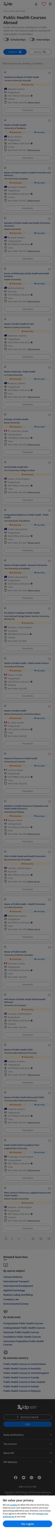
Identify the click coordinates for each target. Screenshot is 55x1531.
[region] (27, 1513)
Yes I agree (27, 1524)
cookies (14, 1504)
